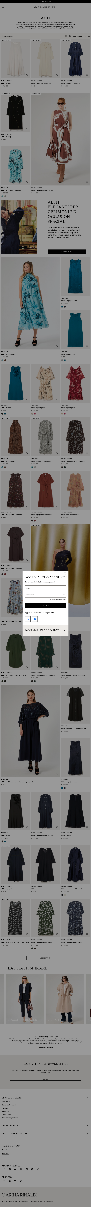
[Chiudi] (65, 574)
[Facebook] (35, 619)
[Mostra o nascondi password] (63, 595)
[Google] (28, 619)
